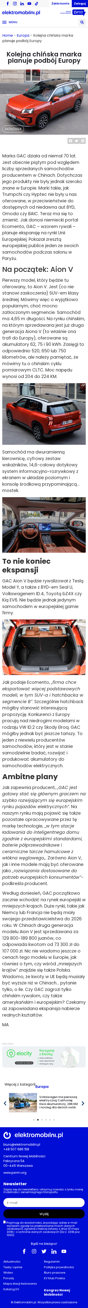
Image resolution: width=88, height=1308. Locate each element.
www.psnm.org (14, 1172)
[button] (82, 22)
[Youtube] (64, 1251)
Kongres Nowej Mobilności (57, 1292)
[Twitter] (44, 1251)
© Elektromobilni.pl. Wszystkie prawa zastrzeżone (44, 1302)
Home (7, 35)
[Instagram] (34, 1251)
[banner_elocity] (44, 1066)
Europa (23, 35)
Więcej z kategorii (20, 1084)
